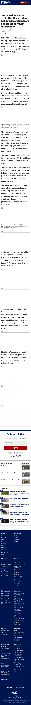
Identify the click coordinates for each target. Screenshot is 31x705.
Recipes (16, 541)
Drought (3, 541)
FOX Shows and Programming (18, 655)
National (3, 537)
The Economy (4, 632)
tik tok (20, 687)
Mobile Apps (17, 663)
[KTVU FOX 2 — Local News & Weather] (5, 2)
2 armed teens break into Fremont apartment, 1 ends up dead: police (19, 493)
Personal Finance (5, 630)
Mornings (17, 534)
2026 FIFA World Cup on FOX (18, 561)
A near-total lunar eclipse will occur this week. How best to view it (19, 521)
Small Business (5, 634)
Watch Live (23, 2)
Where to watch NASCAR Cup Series (6, 659)
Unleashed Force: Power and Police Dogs (5, 602)
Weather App (4, 573)
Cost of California (5, 597)
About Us (17, 644)
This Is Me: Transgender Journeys (17, 610)
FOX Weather (4, 575)
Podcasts (3, 549)
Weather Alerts (5, 561)
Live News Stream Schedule (19, 660)
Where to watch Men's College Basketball (5, 666)
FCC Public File (18, 670)
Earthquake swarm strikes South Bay (10, 465)
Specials (17, 591)
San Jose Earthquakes (17, 584)
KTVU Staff (17, 648)
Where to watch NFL (5, 649)
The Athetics (17, 580)
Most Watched (6, 463)
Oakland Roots (18, 576)
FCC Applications (18, 671)
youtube (11, 687)
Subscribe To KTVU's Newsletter (19, 665)
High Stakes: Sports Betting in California (19, 599)
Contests (16, 539)
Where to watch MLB (5, 655)
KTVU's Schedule (18, 657)
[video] (26, 467)
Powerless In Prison (6, 599)
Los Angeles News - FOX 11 (19, 633)
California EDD (5, 593)
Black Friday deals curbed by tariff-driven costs (10, 480)
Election (3, 554)
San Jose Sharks (18, 581)
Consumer (4, 547)
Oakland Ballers (18, 578)
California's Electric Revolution (19, 593)
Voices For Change (19, 618)
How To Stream (18, 647)
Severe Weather (5, 572)
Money (3, 628)
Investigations (6, 591)
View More (25, 463)
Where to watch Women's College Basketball (5, 671)
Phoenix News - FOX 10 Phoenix (18, 636)
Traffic (16, 537)
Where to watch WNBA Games (5, 675)
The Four (16, 596)
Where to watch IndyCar (5, 662)
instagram (17, 687)
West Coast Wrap (5, 551)
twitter (23, 687)
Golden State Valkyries (17, 573)
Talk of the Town (18, 607)
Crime (2, 539)
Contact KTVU (17, 652)
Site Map (16, 668)
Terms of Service (16, 456)
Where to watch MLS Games (5, 678)
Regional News (17, 629)
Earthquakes (4, 570)
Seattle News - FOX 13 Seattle (19, 639)
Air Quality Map (5, 566)
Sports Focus (17, 605)
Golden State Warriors (17, 566)
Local (2, 536)
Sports (16, 559)
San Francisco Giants (17, 570)
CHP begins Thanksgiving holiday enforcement (9, 473)
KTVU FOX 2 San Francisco (7, 31)
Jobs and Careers (18, 650)
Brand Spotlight (18, 624)
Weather (4, 559)
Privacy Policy (17, 455)
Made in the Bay (18, 601)
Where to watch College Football (5, 652)
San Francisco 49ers (19, 564)
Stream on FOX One (5, 645)
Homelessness (5, 595)
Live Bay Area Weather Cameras (6, 563)
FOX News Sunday (6, 553)
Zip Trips (16, 536)
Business (3, 545)
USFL (15, 587)
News (15, 31)
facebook (14, 687)
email (8, 687)
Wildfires (3, 543)
